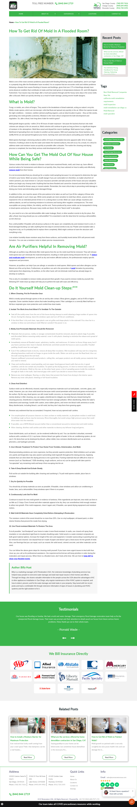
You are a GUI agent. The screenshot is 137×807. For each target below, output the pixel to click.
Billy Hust (26, 567)
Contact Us (74, 786)
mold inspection (110, 104)
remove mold (14, 170)
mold (73, 268)
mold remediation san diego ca (115, 107)
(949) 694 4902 (122, 5)
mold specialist (109, 113)
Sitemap (73, 789)
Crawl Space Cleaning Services (114, 140)
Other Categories (110, 169)
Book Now (134, 404)
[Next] (73, 638)
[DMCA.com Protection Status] (107, 788)
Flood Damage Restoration (113, 152)
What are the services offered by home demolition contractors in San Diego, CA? (68, 738)
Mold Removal (109, 110)
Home (11, 22)
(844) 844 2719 (65, 3)
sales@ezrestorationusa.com (116, 777)
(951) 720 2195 (122, 8)
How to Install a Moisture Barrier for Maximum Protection (25, 738)
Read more (28, 757)
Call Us (134, 394)
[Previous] (64, 638)
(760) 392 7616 (122, 3)
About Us (73, 779)
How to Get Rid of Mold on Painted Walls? (107, 738)
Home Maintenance (110, 160)
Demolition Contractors (112, 144)
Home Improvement (111, 156)
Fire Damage (108, 148)
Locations (73, 782)
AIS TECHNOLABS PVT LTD (89, 799)
